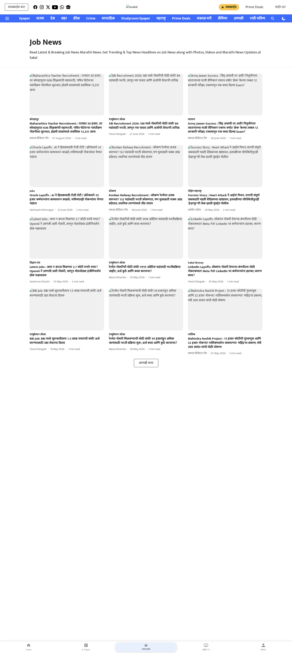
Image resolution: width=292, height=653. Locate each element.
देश (52, 18)
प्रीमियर (222, 18)
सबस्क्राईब (230, 7)
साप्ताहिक (108, 18)
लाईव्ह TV (206, 649)
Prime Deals (254, 7)
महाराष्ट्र (161, 18)
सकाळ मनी (204, 18)
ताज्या (40, 18)
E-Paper (86, 649)
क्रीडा (76, 18)
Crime (90, 18)
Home (29, 649)
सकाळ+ (263, 649)
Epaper (24, 18)
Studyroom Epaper (135, 18)
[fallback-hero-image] (67, 94)
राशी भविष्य (257, 18)
